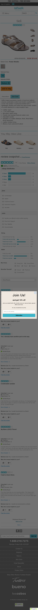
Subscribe (19, 315)
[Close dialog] (35, 293)
